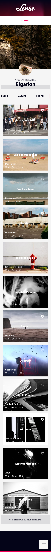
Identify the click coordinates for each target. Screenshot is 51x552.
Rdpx (7, 129)
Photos (40, 96)
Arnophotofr (11, 507)
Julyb (7, 301)
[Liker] (42, 110)
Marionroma (10, 164)
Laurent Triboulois (13, 267)
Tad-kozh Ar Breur (13, 404)
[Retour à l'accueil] (25, 7)
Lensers (25, 21)
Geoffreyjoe (10, 370)
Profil (4, 96)
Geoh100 (9, 335)
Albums (22, 96)
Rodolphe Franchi (13, 438)
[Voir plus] (47, 96)
